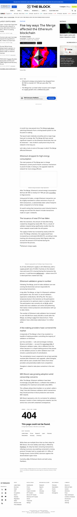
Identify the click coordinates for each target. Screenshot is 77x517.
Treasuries (29, 500)
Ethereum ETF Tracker (32, 496)
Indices (28, 489)
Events (53, 489)
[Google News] (5, 500)
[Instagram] (2, 493)
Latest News (17, 485)
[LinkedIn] (5, 489)
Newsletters (55, 487)
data (34, 318)
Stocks (28, 498)
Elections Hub (17, 502)
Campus (41, 492)
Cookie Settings (45, 511)
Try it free (74, 6)
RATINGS (63, 21)
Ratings (29, 502)
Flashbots (23, 447)
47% (27, 459)
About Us (67, 485)
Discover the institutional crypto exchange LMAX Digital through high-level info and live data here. (38, 1)
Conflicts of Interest (70, 496)
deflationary (40, 273)
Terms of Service (35, 511)
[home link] (39, 6)
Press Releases (18, 504)
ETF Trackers (30, 492)
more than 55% (47, 344)
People (54, 490)
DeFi (15, 490)
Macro (15, 494)
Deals (15, 489)
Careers (67, 489)
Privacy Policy (25, 511)
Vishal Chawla (26, 36)
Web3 (15, 500)
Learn (40, 489)
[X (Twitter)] (2, 489)
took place (50, 128)
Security (67, 500)
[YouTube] (5, 496)
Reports (41, 487)
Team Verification (69, 494)
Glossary (41, 490)
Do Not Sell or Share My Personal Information (38, 512)
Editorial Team (68, 487)
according (52, 193)
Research (41, 485)
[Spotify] (2, 500)
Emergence (55, 492)
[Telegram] (2, 496)
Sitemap (67, 502)
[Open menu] (75, 11)
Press (66, 492)
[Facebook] (5, 493)
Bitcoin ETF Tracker (31, 494)
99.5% (46, 303)
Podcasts (54, 485)
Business (16, 487)
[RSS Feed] (2, 503)
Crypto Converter (31, 490)
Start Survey (51, 98)
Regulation (17, 498)
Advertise (67, 490)
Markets (16, 496)
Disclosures (68, 498)
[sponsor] (68, 50)
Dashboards (30, 485)
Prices (28, 487)
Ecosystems (17, 492)
